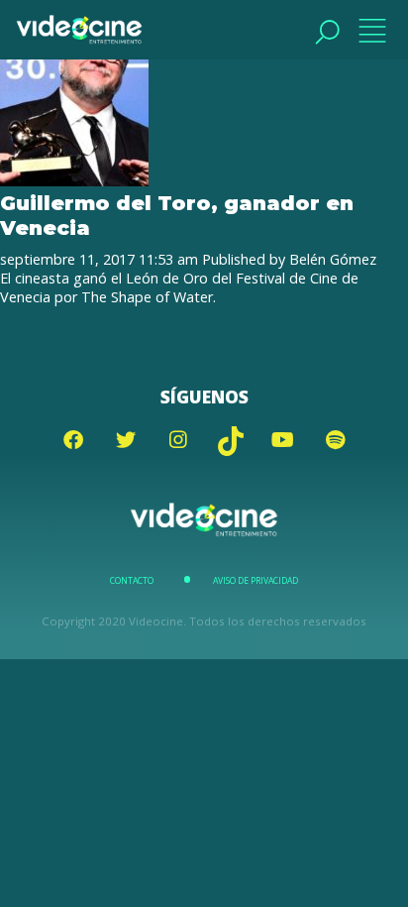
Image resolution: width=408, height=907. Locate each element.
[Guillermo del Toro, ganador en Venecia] (74, 180)
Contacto (131, 581)
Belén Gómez (332, 259)
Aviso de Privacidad (255, 581)
